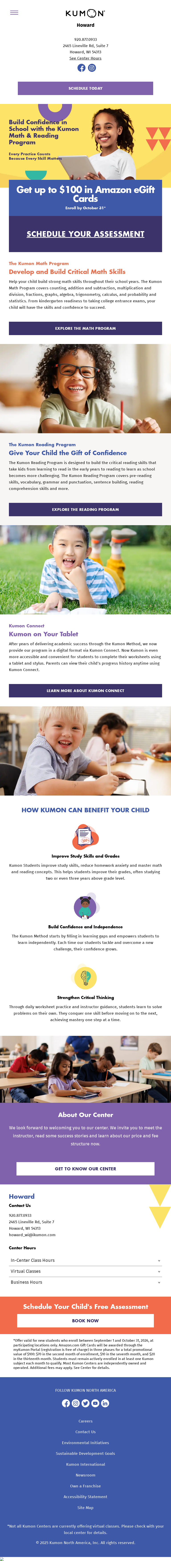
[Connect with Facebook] (81, 71)
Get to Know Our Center (85, 1168)
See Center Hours (85, 58)
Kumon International (85, 1465)
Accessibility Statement (85, 1497)
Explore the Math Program (85, 328)
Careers (86, 1421)
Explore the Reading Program (85, 509)
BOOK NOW (85, 1320)
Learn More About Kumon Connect (85, 690)
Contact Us (85, 1432)
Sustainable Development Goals (85, 1454)
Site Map (85, 1508)
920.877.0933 (85, 40)
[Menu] (16, 13)
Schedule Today (86, 88)
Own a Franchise (85, 1486)
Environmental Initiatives (85, 1443)
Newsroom (86, 1475)
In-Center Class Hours (33, 1260)
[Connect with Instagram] (92, 71)
